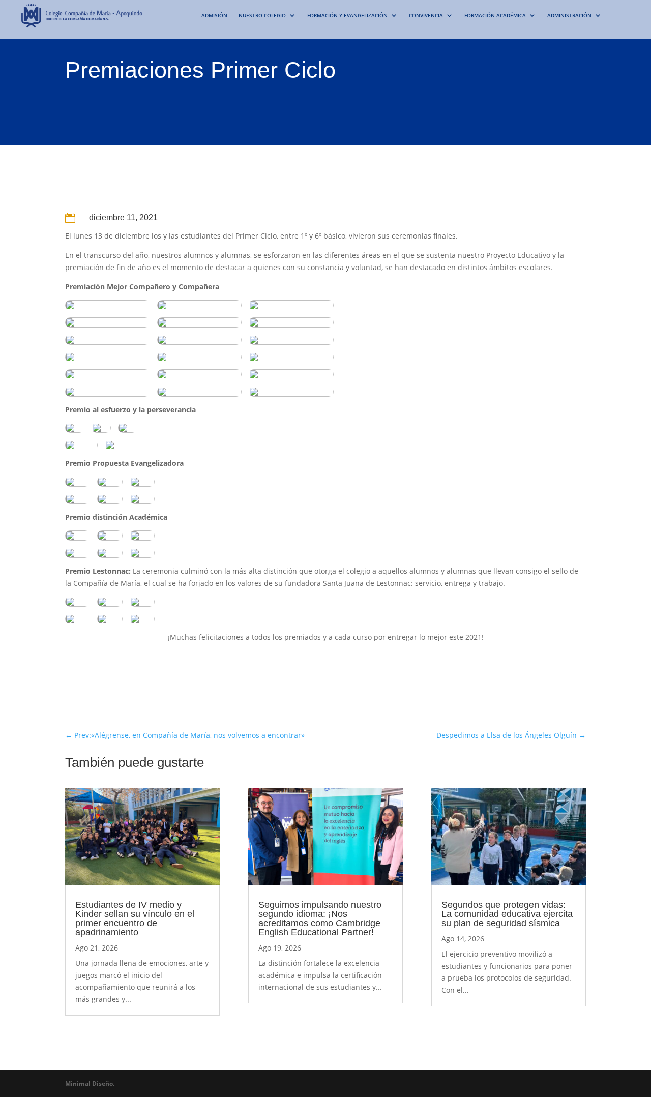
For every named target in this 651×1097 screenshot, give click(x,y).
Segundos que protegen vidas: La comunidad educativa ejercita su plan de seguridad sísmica (507, 914)
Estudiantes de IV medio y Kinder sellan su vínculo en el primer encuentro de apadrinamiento (134, 918)
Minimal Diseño (89, 1083)
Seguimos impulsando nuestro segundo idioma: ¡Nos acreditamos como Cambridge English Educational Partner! (319, 918)
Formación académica (495, 15)
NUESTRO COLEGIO (262, 15)
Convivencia (426, 15)
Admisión (214, 15)
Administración (569, 15)
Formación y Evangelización (347, 15)
